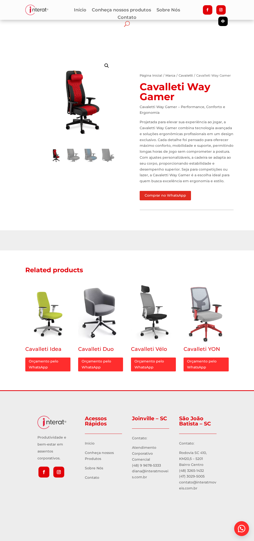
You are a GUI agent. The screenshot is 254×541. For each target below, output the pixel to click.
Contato (127, 18)
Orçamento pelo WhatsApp (43, 364)
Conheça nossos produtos (121, 10)
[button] (241, 528)
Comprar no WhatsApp (165, 195)
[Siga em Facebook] (207, 10)
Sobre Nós (168, 10)
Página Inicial (151, 75)
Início (80, 10)
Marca (170, 75)
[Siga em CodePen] (223, 21)
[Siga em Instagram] (221, 10)
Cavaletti (186, 75)
